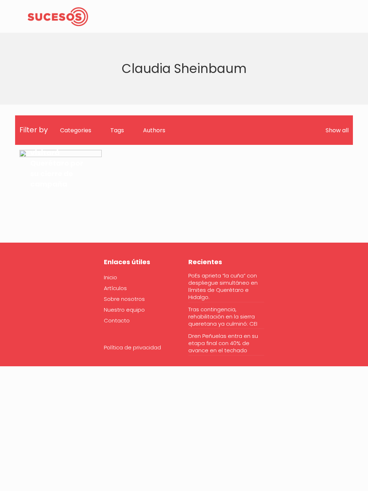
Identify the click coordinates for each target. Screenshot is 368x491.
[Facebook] (24, 283)
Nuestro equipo (124, 309)
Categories (75, 130)
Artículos (115, 288)
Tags (117, 130)
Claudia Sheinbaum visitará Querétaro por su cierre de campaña (56, 158)
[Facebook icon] (323, 16)
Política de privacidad (132, 347)
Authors (154, 130)
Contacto (117, 320)
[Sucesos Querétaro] (58, 16)
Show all (337, 130)
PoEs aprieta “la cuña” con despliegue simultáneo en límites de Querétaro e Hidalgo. (223, 286)
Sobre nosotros (124, 299)
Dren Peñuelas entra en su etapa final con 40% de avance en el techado (223, 343)
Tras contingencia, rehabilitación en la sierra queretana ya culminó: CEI (222, 316)
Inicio (110, 277)
